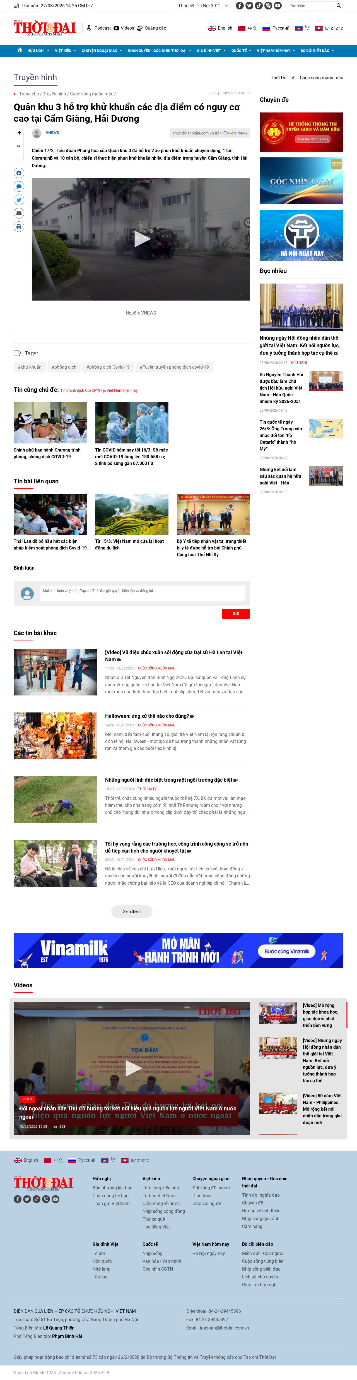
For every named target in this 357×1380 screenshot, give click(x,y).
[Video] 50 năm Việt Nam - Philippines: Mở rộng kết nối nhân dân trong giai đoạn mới (322, 1109)
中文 (252, 28)
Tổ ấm (99, 1253)
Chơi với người (206, 1203)
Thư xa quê (154, 1219)
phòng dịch (65, 367)
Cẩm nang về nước (161, 1203)
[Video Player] (141, 239)
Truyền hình (35, 77)
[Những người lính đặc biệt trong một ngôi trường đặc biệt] (55, 799)
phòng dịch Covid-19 (109, 367)
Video (27, 1099)
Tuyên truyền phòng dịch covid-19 (176, 367)
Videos (127, 28)
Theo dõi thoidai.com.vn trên (197, 133)
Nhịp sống (153, 1253)
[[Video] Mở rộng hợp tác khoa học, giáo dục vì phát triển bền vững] (278, 1013)
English (225, 28)
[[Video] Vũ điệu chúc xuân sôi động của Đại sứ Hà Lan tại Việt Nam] (55, 672)
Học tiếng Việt (156, 1227)
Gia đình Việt (209, 51)
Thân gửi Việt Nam (111, 1203)
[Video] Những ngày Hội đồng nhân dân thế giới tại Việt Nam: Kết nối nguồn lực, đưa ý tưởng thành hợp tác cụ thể (322, 1060)
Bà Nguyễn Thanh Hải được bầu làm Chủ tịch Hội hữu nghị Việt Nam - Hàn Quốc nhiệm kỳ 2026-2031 (281, 388)
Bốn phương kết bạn (112, 1188)
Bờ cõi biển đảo (315, 51)
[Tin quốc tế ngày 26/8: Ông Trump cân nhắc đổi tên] (326, 428)
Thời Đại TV (282, 77)
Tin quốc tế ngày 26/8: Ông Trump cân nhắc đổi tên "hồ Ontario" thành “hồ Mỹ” (281, 435)
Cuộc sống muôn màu (321, 77)
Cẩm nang (252, 1226)
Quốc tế (239, 51)
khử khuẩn (31, 367)
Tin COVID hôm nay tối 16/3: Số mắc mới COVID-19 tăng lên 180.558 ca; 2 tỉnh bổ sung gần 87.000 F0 (131, 456)
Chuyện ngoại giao (99, 51)
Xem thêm (132, 911)
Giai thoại (201, 1195)
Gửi (236, 613)
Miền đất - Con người (262, 1253)
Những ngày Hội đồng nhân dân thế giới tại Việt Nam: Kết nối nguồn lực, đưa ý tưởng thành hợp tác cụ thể (300, 345)
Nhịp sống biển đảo (261, 1269)
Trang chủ (29, 94)
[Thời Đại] (45, 27)
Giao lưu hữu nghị (260, 1284)
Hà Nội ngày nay (208, 1253)
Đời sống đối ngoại (211, 1188)
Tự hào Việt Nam (159, 1195)
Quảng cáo (155, 28)
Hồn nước (102, 1261)
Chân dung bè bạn (111, 1195)
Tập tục (100, 1277)
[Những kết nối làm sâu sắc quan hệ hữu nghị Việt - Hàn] (326, 476)
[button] (141, 239)
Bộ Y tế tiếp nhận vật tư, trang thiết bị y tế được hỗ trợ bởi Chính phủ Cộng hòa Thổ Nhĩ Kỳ (211, 548)
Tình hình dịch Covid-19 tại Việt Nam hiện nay (99, 390)
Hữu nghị (36, 51)
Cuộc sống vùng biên (262, 1261)
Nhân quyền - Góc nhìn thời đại (157, 51)
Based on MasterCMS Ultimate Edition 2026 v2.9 (61, 1372)
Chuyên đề (274, 99)
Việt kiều (63, 51)
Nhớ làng (101, 1269)
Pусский (281, 28)
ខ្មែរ (307, 28)
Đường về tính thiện (261, 1210)
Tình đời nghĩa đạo (261, 1195)
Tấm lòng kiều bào (161, 1188)
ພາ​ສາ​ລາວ (334, 28)
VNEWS (52, 132)
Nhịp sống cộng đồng (164, 1211)
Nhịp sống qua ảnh (260, 1218)
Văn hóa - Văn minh (162, 1261)
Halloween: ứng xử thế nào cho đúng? (147, 716)
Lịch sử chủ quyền (260, 1277)
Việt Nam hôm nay (273, 51)
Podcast (103, 28)
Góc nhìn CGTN (158, 1269)
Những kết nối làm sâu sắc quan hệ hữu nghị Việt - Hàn (280, 476)
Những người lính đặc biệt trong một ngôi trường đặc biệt (169, 780)
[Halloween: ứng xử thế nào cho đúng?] (55, 735)
